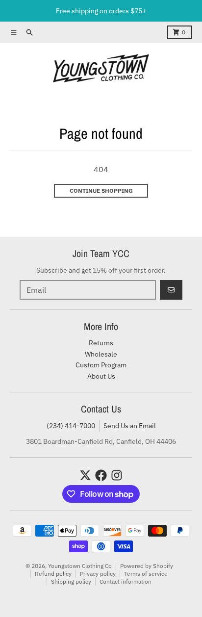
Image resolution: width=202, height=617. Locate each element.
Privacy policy (98, 573)
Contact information (126, 581)
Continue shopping (101, 190)
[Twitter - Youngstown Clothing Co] (85, 475)
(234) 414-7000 (71, 425)
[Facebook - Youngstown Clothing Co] (101, 475)
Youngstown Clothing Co (80, 565)
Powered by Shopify (146, 565)
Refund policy (53, 573)
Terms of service (146, 573)
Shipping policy (71, 581)
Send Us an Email (129, 425)
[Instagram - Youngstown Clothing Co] (117, 475)
